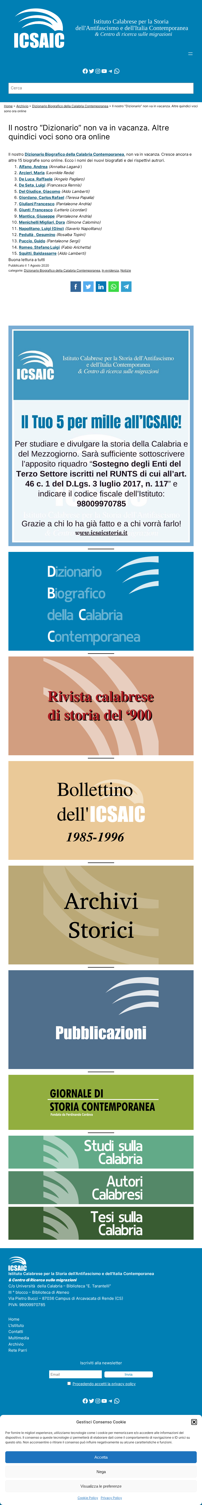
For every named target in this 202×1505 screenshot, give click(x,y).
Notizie (125, 270)
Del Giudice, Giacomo (39, 191)
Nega (101, 1471)
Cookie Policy (88, 1498)
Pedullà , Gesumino (37, 234)
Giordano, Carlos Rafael (41, 197)
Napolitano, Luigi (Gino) (41, 228)
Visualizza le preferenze (101, 1486)
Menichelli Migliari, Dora (42, 222)
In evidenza (110, 270)
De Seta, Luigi (32, 185)
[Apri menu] (190, 54)
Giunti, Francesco (36, 210)
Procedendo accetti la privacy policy (104, 1383)
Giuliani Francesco (36, 204)
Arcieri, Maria (32, 172)
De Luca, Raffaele (36, 179)
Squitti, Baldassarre (38, 253)
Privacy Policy (111, 1498)
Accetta (101, 1457)
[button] (194, 1422)
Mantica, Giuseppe (37, 216)
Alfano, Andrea (33, 166)
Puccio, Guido (32, 241)
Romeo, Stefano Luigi (39, 247)
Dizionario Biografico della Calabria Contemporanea (62, 270)
